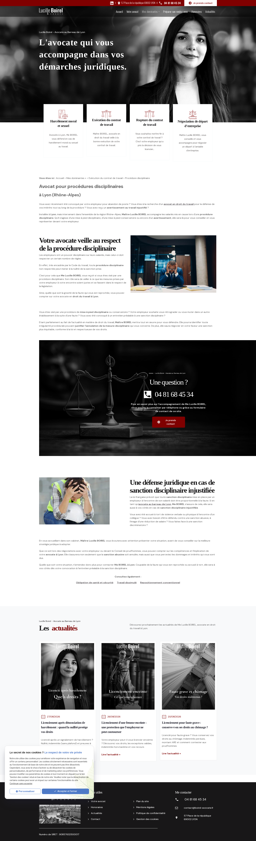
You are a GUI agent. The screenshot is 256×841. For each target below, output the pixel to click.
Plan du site (142, 801)
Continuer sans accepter (21, 783)
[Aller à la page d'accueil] (51, 11)
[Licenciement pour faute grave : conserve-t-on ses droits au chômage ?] (188, 676)
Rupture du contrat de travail (149, 122)
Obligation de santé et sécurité (94, 582)
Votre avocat (133, 11)
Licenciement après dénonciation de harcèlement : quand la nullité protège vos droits (64, 727)
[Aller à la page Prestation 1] (106, 114)
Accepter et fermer (67, 791)
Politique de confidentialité (150, 813)
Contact (95, 819)
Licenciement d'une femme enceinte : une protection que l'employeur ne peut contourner (124, 727)
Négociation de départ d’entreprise (193, 124)
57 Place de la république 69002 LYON (138, 3)
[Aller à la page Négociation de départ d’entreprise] (193, 114)
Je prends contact (202, 3)
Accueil (119, 11)
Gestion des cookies (147, 819)
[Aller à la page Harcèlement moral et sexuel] (63, 114)
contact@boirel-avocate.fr (198, 807)
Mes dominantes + (151, 11)
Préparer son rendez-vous (175, 11)
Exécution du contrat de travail (106, 122)
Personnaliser (27, 791)
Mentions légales (145, 807)
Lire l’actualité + (110, 754)
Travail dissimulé (127, 582)
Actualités (210, 11)
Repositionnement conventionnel (160, 582)
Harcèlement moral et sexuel (63, 123)
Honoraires (196, 11)
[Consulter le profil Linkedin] (112, 2)
